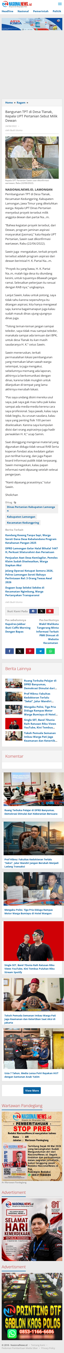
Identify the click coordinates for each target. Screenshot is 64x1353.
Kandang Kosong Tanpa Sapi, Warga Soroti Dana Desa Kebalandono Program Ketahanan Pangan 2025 (30, 538)
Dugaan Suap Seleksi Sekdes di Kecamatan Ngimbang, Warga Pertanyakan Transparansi (24, 591)
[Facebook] (33, 611)
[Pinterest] (50, 611)
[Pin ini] (30, 651)
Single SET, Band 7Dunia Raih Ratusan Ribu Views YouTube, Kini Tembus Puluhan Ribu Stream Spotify (40, 727)
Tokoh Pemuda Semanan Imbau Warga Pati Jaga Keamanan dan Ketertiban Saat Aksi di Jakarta (30, 1019)
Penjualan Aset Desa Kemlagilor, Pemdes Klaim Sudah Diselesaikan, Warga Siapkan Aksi (31, 561)
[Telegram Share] (40, 651)
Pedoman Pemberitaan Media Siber (20, 1348)
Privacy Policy (48, 1348)
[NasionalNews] (17, 4)
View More (32, 1090)
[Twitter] (41, 611)
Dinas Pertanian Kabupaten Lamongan (31, 508)
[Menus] (60, 4)
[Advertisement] (32, 63)
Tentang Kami (38, 1345)
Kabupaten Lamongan (21, 516)
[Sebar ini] (9, 651)
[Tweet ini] (20, 651)
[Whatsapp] (50, 651)
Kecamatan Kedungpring (23, 522)
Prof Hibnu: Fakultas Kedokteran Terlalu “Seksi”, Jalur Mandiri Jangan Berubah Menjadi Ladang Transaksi (40, 701)
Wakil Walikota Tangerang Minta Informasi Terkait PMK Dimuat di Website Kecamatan (47, 631)
